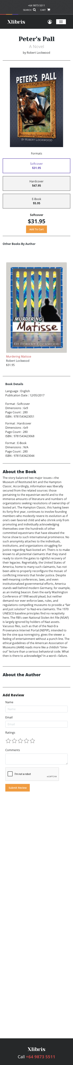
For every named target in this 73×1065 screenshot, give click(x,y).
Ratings (10, 732)
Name (9, 702)
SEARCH (27, 9)
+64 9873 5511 (36, 5)
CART (43, 9)
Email (9, 717)
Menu (61, 21)
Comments (12, 750)
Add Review (13, 695)
